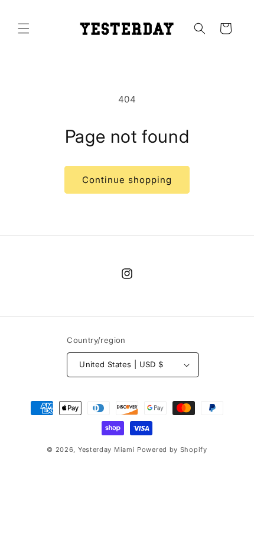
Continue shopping (127, 179)
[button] (24, 28)
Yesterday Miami (106, 449)
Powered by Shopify (172, 449)
